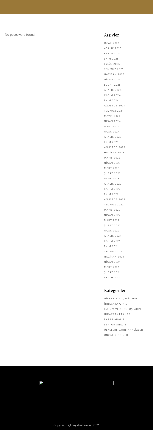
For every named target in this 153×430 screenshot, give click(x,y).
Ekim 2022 (111, 194)
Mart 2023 (112, 168)
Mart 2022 (112, 220)
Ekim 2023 (111, 142)
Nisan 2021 (112, 261)
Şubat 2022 (112, 225)
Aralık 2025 (113, 48)
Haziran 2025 (114, 74)
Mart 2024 (112, 126)
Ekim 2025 (111, 58)
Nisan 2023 (112, 162)
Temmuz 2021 (114, 251)
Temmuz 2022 (114, 204)
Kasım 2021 (112, 241)
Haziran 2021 (114, 256)
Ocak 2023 (112, 178)
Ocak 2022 (112, 230)
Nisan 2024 (112, 121)
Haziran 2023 (114, 152)
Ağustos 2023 (114, 147)
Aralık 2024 (113, 90)
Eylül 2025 (112, 63)
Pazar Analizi (115, 319)
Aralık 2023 (113, 136)
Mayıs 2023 (112, 157)
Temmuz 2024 (114, 110)
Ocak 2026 (112, 43)
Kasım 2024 (112, 95)
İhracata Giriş (115, 303)
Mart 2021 (112, 267)
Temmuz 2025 (114, 69)
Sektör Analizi (116, 324)
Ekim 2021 (111, 246)
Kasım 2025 (112, 53)
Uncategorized (116, 335)
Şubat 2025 (112, 84)
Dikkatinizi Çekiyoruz (121, 298)
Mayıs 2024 (112, 116)
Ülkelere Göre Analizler (123, 329)
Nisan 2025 (112, 79)
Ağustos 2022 (114, 199)
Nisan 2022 (112, 215)
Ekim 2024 (111, 100)
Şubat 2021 (112, 272)
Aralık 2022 (113, 183)
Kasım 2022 (112, 189)
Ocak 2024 (112, 131)
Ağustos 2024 (114, 105)
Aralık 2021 (113, 235)
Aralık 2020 (113, 277)
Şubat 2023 (112, 173)
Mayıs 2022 (112, 209)
